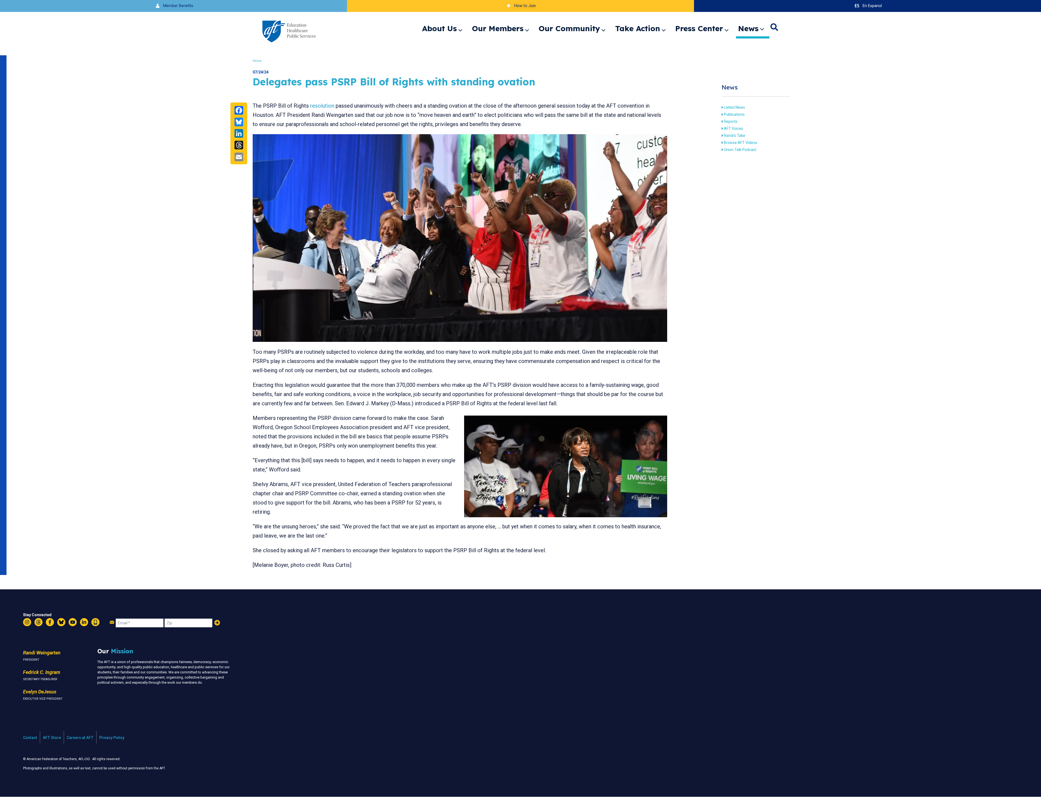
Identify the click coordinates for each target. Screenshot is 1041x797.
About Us (439, 28)
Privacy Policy (111, 737)
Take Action (637, 28)
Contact (30, 737)
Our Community (569, 28)
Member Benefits (178, 6)
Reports (730, 121)
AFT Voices (733, 128)
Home (257, 61)
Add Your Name (217, 622)
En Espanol (872, 6)
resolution (322, 105)
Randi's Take (734, 135)
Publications (734, 114)
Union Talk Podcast (740, 149)
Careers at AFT (80, 737)
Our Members (497, 28)
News (748, 28)
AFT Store (52, 737)
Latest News (734, 107)
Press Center (699, 28)
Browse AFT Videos (740, 142)
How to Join (525, 6)
